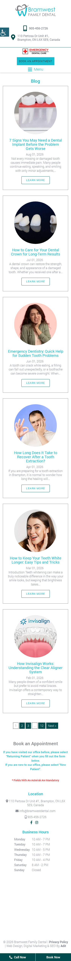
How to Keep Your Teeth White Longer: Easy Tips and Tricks (35, 560)
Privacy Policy (58, 942)
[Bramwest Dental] (35, 10)
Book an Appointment (35, 61)
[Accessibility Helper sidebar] (4, 32)
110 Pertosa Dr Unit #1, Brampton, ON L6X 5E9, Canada (38, 38)
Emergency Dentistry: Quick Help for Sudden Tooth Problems (35, 353)
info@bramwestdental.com (37, 811)
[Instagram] (36, 822)
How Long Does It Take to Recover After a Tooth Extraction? (35, 456)
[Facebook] (31, 822)
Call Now (19, 957)
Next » (52, 726)
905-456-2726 (38, 28)
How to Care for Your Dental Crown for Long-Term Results (35, 252)
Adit (63, 946)
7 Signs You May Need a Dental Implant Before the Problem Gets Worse (35, 144)
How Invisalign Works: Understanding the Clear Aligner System (35, 667)
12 (42, 726)
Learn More (35, 180)
